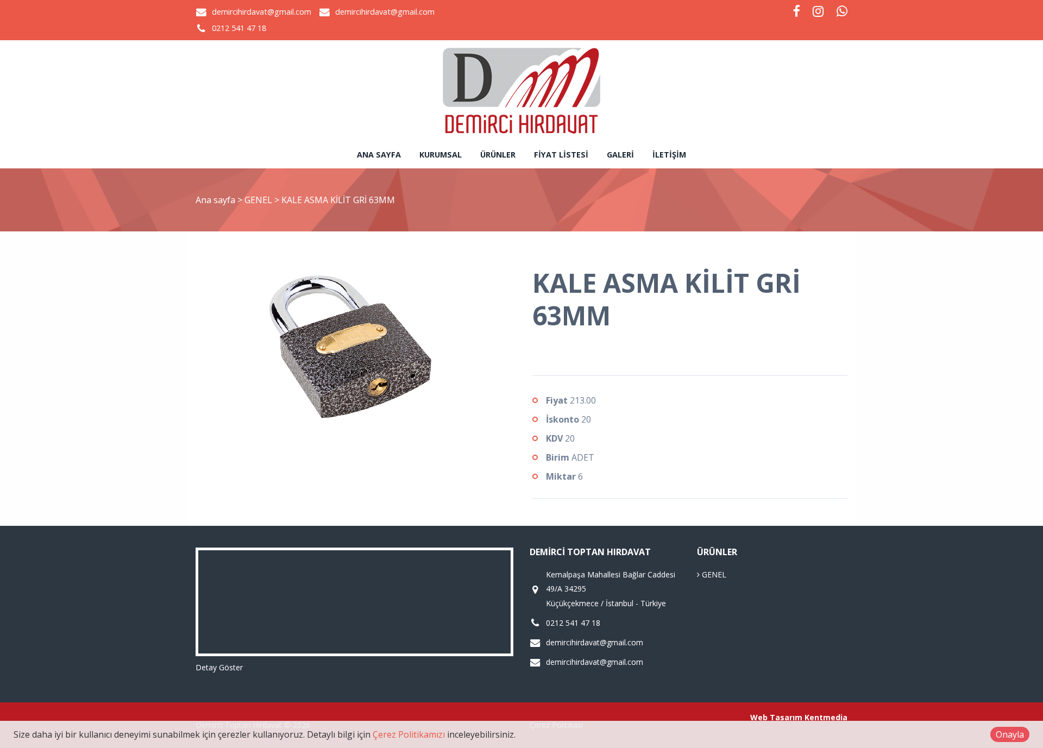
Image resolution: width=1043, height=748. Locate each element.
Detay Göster (219, 667)
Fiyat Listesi (561, 154)
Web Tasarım (776, 717)
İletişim (669, 154)
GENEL (259, 200)
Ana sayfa (379, 154)
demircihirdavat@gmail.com (261, 12)
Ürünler (498, 154)
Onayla (1010, 734)
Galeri (620, 154)
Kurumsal (440, 154)
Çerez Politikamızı (409, 734)
